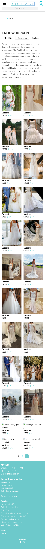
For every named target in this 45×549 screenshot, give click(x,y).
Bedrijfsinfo (5, 482)
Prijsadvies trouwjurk (9, 507)
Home (6, 18)
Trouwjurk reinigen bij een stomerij (15, 513)
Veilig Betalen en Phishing (11, 525)
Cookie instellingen (9, 496)
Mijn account (6, 533)
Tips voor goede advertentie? (13, 516)
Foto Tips (5, 510)
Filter (10, 38)
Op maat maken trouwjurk (11, 519)
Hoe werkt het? (7, 504)
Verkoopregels (7, 488)
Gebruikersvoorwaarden (11, 491)
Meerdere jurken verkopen (12, 522)
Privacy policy (6, 485)
